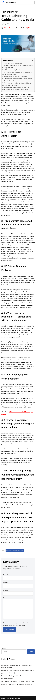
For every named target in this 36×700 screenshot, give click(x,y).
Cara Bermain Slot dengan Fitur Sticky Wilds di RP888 (17, 681)
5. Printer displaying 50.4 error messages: (15, 76)
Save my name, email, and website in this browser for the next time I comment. (15, 624)
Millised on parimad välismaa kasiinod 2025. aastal (16, 684)
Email (5, 582)
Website (5, 590)
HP (26, 28)
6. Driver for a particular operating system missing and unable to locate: (17, 80)
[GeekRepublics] (10, 2)
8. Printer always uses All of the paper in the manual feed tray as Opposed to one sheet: (15, 88)
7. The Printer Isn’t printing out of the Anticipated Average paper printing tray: (16, 84)
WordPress (16, 698)
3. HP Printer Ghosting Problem (11, 70)
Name (5, 575)
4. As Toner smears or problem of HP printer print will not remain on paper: (17, 73)
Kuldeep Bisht (8, 28)
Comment (6, 598)
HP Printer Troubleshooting (14, 550)
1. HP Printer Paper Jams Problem (12, 63)
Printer (30, 28)
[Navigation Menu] (32, 2)
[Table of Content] (31, 60)
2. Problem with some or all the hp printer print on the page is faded (17, 66)
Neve (3, 698)
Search (3, 648)
